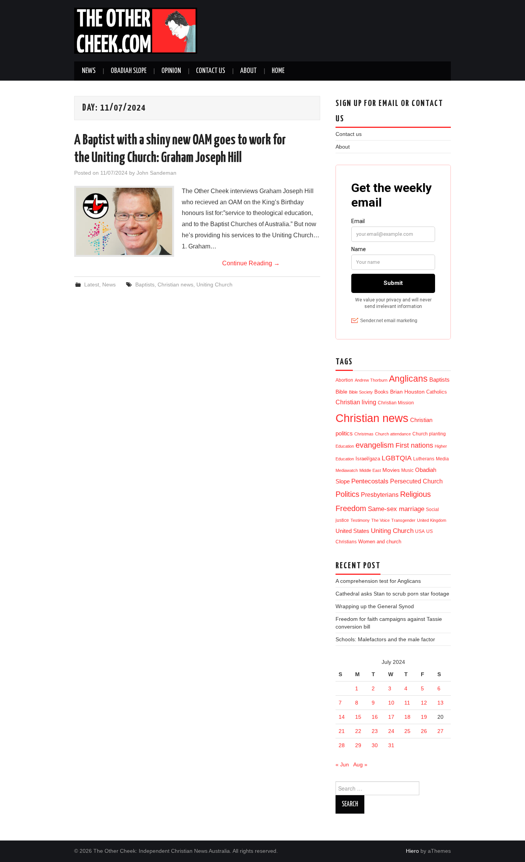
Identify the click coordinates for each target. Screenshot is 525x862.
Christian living (356, 402)
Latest (91, 284)
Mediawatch (347, 470)
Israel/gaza (368, 459)
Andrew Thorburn (371, 380)
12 (424, 703)
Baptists (145, 284)
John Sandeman (156, 173)
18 (407, 717)
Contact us (210, 71)
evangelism (375, 445)
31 (391, 745)
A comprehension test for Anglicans (378, 581)
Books (381, 392)
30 (375, 745)
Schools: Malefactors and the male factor (385, 639)
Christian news (175, 284)
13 (440, 703)
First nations (414, 445)
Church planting (429, 433)
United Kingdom (431, 520)
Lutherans (423, 458)
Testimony (360, 520)
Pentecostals (370, 481)
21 (342, 731)
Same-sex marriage (396, 509)
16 (375, 717)
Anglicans (408, 379)
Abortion (344, 380)
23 (375, 731)
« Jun (342, 764)
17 (391, 717)
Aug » (360, 764)
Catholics (436, 392)
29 (358, 745)
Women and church (379, 541)
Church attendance (393, 434)
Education (345, 446)
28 (342, 745)
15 (358, 717)
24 (391, 731)
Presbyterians (380, 494)
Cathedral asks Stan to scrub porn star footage (392, 594)
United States (352, 531)
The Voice (380, 520)
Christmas (364, 434)
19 (424, 717)
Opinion (171, 71)
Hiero (412, 851)
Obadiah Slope (128, 71)
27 (440, 731)
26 (424, 731)
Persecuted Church (416, 481)
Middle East (370, 470)
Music (407, 470)
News (89, 71)
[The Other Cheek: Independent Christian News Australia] (135, 30)
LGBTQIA (397, 458)
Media (442, 459)
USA (420, 531)
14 (342, 717)
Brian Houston (407, 392)
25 (407, 731)
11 (407, 703)
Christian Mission (396, 402)
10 (391, 703)
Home (278, 71)
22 (358, 731)
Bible (341, 392)
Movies (391, 470)
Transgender (403, 520)
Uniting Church (214, 284)
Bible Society (361, 392)
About (248, 71)
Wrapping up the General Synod (375, 606)
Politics (347, 494)
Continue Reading (251, 263)
